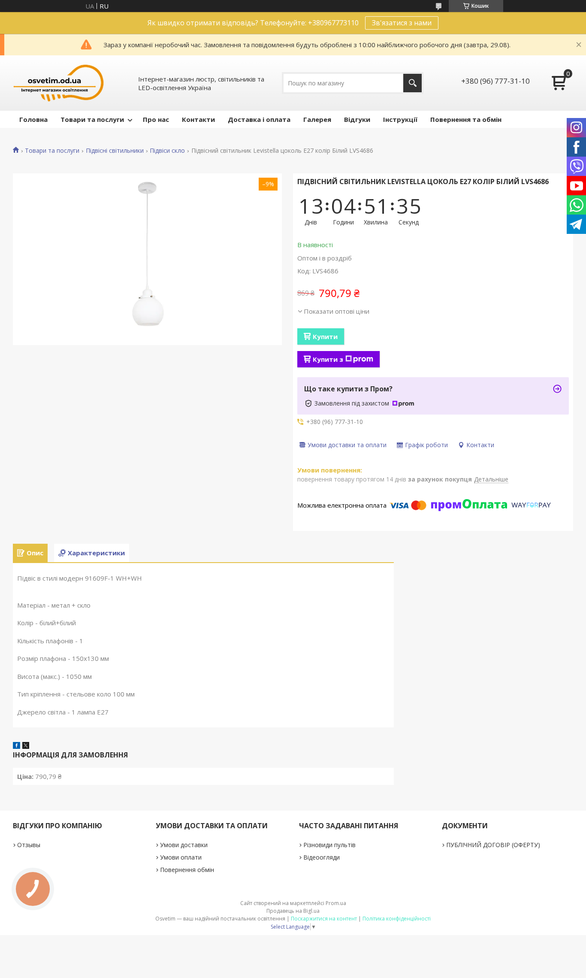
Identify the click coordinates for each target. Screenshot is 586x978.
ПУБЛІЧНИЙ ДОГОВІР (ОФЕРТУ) (493, 845)
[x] (25, 746)
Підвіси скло (167, 150)
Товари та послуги (92, 119)
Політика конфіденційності (396, 918)
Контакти (198, 119)
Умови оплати (181, 857)
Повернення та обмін (465, 119)
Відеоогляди (321, 857)
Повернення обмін (187, 870)
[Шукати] (412, 83)
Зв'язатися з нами (402, 22)
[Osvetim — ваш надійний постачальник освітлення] (59, 83)
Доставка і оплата (259, 119)
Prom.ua (336, 903)
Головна (33, 119)
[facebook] (16, 746)
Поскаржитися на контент (324, 918)
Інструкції (400, 119)
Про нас (156, 119)
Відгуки (357, 119)
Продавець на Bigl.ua (293, 910)
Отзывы (28, 845)
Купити (325, 336)
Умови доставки (184, 845)
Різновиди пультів (329, 845)
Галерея (317, 119)
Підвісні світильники (115, 150)
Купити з (328, 359)
